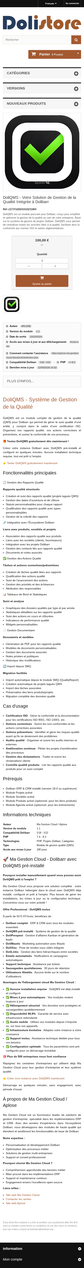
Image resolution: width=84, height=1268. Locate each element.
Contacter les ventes (18, 1199)
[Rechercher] (76, 39)
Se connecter (72, 3)
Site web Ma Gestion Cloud (22, 1195)
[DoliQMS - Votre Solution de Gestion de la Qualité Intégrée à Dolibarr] (11, 304)
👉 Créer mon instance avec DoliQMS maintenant (33, 1078)
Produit (51, 54)
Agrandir (40, 182)
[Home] (42, 22)
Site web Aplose (15, 1203)
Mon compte (12, 1259)
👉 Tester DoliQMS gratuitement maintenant (30, 463)
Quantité (42, 254)
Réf (5, 209)
